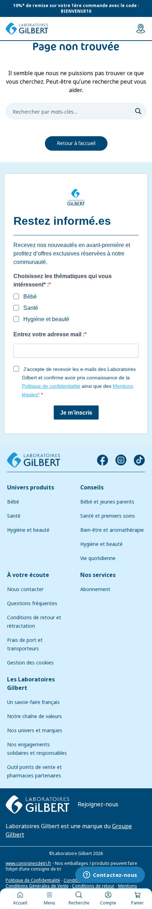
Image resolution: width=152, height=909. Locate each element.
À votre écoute (28, 575)
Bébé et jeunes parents (107, 501)
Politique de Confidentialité (33, 880)
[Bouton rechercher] (138, 111)
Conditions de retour (93, 886)
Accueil (20, 903)
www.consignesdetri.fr (28, 863)
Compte (108, 903)
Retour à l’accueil (76, 143)
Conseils (92, 487)
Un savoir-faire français (33, 702)
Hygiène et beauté (28, 530)
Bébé (13, 501)
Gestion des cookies (30, 662)
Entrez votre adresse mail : (48, 334)
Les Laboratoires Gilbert (31, 683)
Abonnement (95, 589)
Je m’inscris (76, 413)
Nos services (98, 575)
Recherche (79, 903)
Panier (137, 903)
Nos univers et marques (34, 730)
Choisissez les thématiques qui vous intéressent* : (62, 280)
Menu (49, 903)
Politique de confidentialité (51, 386)
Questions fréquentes (32, 603)
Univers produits (30, 487)
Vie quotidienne (98, 558)
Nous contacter (25, 589)
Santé (14, 515)
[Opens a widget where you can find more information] (110, 875)
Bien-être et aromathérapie (112, 530)
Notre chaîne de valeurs (34, 716)
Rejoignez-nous (98, 804)
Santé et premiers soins (107, 515)
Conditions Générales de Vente (37, 886)
